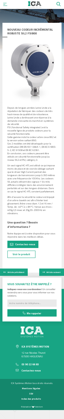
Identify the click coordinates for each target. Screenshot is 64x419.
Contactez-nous (25, 244)
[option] (32, 73)
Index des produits (31, 398)
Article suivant (53, 272)
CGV (31, 393)
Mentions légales (31, 388)
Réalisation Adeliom (32, 406)
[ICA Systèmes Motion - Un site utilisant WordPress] (34, 7)
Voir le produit (21, 254)
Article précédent (15, 272)
